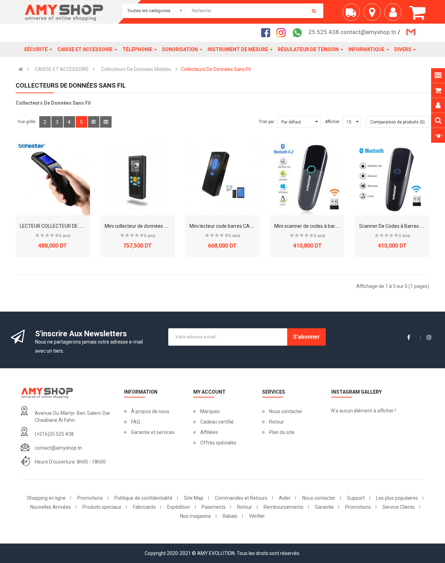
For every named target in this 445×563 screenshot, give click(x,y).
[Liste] (93, 122)
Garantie (324, 507)
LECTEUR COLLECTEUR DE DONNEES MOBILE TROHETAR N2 (86, 226)
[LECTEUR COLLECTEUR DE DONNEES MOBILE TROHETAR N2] (53, 178)
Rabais (229, 516)
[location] (373, 14)
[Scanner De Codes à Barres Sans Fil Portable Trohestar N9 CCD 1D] (392, 178)
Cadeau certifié (217, 422)
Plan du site (281, 432)
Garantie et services (153, 432)
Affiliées (209, 432)
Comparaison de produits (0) (397, 122)
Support (356, 498)
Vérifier (257, 516)
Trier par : (267, 121)
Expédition (178, 507)
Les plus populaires (397, 498)
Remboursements (284, 507)
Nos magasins (195, 516)
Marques (210, 411)
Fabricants (144, 507)
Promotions (90, 498)
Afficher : (333, 121)
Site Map (193, 498)
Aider (285, 498)
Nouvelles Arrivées (50, 507)
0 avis (65, 235)
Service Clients (398, 507)
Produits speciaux (101, 507)
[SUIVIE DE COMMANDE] (352, 14)
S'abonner (306, 336)
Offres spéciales (218, 442)
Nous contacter (285, 411)
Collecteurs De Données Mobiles (136, 69)
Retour (276, 422)
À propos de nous (150, 411)
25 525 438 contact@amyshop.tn (352, 32)
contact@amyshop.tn (58, 448)
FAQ (135, 422)
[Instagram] (283, 32)
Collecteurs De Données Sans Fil (216, 69)
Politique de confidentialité (143, 498)
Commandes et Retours (241, 498)
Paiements (214, 507)
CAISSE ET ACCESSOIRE (62, 69)
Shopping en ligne (46, 498)
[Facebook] (267, 32)
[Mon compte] (394, 14)
